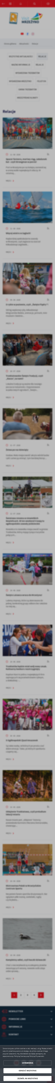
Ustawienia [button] (27, 1063)
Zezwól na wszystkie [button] (27, 1078)
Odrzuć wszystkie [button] (27, 1070)
